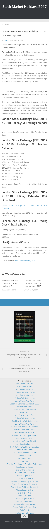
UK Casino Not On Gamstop (24, 430)
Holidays (5, 25)
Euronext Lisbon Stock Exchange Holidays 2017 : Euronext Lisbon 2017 (33, 283)
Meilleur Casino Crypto (24, 501)
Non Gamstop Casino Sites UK (24, 409)
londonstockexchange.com (25, 261)
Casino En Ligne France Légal (24, 507)
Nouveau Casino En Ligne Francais (24, 481)
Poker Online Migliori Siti (24, 470)
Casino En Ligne (24, 496)
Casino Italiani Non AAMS (24, 504)
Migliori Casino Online (24, 490)
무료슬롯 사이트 (24, 493)
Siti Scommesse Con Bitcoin (25, 473)
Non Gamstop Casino (24, 438)
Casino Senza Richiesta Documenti (24, 487)
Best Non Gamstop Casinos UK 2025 (24, 404)
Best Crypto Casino (24, 458)
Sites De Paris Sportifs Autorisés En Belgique (24, 464)
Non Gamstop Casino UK (24, 432)
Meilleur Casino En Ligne (24, 513)
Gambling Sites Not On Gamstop (24, 421)
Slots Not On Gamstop (25, 450)
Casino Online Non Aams (24, 401)
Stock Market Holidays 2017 (24, 6)
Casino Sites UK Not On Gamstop (24, 427)
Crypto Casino (24, 461)
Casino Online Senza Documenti (24, 484)
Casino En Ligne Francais (24, 498)
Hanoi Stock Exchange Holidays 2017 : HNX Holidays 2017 (10, 283)
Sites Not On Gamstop (24, 407)
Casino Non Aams (24, 455)
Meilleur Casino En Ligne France (24, 435)
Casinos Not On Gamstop (24, 392)
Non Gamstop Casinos (24, 389)
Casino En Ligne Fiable (24, 475)
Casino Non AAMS (24, 386)
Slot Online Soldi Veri (24, 384)
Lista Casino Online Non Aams (24, 452)
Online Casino (24, 412)
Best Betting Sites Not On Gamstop (24, 447)
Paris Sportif (24, 510)
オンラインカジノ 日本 (24, 415)
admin (6, 40)
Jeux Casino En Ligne (24, 467)
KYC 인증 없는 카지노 (25, 478)
